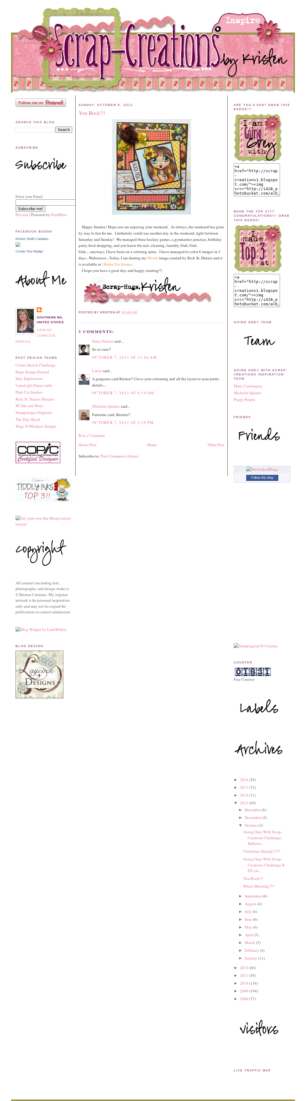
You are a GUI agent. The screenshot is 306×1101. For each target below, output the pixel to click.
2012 (244, 967)
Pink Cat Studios (29, 392)
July (249, 911)
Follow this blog (262, 477)
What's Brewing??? (258, 886)
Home (152, 444)
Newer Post (88, 444)
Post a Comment (92, 435)
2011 (244, 975)
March (250, 942)
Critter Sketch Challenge (36, 365)
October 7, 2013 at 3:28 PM (123, 422)
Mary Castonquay (248, 386)
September (254, 896)
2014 (244, 795)
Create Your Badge (29, 251)
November (253, 817)
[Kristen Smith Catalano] (18, 245)
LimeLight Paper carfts (34, 385)
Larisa (97, 370)
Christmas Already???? (261, 851)
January (251, 958)
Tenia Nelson (102, 341)
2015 (244, 787)
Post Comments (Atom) (119, 456)
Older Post (216, 444)
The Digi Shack (28, 419)
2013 (244, 803)
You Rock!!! (92, 112)
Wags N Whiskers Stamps (36, 426)
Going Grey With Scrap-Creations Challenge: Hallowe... (262, 837)
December (253, 809)
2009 (244, 991)
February (252, 950)
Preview (22, 214)
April (249, 934)
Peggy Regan (244, 399)
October (251, 825)
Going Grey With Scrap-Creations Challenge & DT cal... (264, 864)
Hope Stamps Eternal (32, 372)
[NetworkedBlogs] (262, 469)
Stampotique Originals (34, 412)
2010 (244, 983)
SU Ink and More (29, 405)
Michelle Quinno (106, 406)
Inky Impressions (29, 378)
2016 (244, 779)
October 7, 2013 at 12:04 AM (124, 357)
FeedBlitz (59, 214)
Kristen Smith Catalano (32, 239)
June (249, 919)
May (249, 927)
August (251, 903)
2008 (244, 998)
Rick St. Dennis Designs (35, 399)
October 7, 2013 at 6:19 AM (123, 392)
